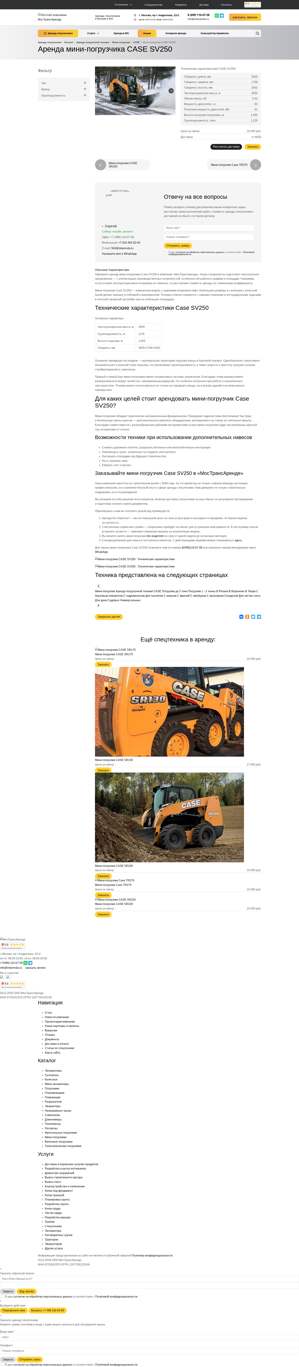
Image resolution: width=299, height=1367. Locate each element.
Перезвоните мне (14, 1310)
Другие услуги (54, 1248)
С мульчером (215, 595)
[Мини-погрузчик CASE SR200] (169, 861)
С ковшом (170, 595)
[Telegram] (222, 16)
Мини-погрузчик (105, 591)
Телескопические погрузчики (63, 1146)
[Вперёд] (98, 605)
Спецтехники (53, 1226)
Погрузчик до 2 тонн (174, 591)
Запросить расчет (109, 616)
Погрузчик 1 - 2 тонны (202, 591)
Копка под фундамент (59, 1190)
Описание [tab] (101, 269)
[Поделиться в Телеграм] (259, 617)
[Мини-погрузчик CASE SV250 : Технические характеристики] (135, 559)
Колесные (51, 1079)
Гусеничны (52, 1075)
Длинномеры (53, 1119)
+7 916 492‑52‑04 (129, 242)
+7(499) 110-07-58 (11, 962)
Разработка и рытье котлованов (65, 1168)
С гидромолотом (134, 595)
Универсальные (130, 600)
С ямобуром (198, 595)
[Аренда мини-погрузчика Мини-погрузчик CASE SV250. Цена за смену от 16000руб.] (135, 91)
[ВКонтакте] (9, 977)
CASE (157, 591)
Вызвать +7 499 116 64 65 (47, 1310)
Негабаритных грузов (59, 1235)
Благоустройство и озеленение (65, 1186)
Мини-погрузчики (55, 1137)
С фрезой (183, 595)
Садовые (113, 600)
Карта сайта (52, 1052)
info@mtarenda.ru (198, 19)
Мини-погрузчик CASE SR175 (114, 654)
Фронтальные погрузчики (61, 1132)
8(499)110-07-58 (192, 547)
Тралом (50, 1221)
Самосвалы (52, 1115)
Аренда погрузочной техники (134, 591)
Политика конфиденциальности (152, 1255)
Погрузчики (52, 1088)
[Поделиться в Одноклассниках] (247, 617)
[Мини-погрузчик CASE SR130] (169, 755)
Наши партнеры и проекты (62, 1025)
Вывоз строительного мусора (63, 1177)
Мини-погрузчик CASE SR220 (114, 903)
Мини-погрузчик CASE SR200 (114, 865)
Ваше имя (7, 1331)
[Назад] (98, 586)
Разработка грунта (57, 1204)
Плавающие (53, 1097)
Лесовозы (51, 1128)
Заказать (253, 146)
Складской (231, 595)
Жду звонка (26, 1291)
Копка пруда (52, 1208)
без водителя (155, 535)
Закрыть (8, 1291)
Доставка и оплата (57, 1043)
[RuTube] (3, 977)
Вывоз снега (53, 1181)
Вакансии (51, 1030)
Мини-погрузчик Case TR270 (113, 884)
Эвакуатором (53, 1243)
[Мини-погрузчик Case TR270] (114, 880)
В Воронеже (236, 591)
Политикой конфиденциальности (116, 1296)
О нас (48, 1012)
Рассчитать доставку (226, 146)
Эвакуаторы (53, 1106)
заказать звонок (245, 17)
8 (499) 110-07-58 (199, 15)
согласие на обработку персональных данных (200, 252)
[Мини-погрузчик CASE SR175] (115, 649)
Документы (52, 1039)
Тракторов (51, 1239)
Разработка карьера (58, 1217)
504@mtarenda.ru (122, 248)
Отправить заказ (29, 1359)
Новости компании (57, 1017)
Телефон (6, 1345)
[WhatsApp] (217, 16)
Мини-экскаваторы (57, 1084)
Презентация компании (60, 1021)
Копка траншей (54, 1195)
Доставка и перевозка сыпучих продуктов (71, 1164)
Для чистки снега (249, 595)
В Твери (250, 591)
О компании (121, 4)
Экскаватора (53, 1230)
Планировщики (54, 1092)
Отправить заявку (177, 245)
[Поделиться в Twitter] (253, 617)
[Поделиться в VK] (241, 617)
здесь (238, 540)
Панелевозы (53, 1123)
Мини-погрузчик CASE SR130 (114, 760)
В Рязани (222, 591)
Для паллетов (154, 595)
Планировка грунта (57, 1199)
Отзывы (50, 1034)
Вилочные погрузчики (59, 1141)
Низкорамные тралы (58, 1110)
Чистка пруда (53, 1212)
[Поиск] (257, 33)
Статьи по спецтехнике (59, 1048)
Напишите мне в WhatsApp (119, 253)
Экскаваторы (53, 1070)
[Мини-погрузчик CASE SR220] (115, 899)
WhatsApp (101, 551)
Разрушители (53, 1101)
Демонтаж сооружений (59, 1173)
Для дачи (101, 600)
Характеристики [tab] (118, 269)
